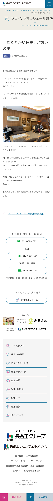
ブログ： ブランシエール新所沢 (40, 10)
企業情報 (15, 380)
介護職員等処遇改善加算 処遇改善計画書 (25, 465)
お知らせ (15, 397)
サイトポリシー (37, 460)
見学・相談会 (17, 388)
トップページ (9, 10)
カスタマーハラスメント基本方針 (26, 470)
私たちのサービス (19, 362)
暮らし (6, 55)
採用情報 (15, 406)
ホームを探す (17, 345)
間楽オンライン (18, 371)
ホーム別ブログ (21, 10)
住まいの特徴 (17, 354)
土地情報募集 (32, 455)
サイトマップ (17, 415)
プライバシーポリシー (18, 460)
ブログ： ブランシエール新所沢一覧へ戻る (35, 25)
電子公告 (19, 455)
